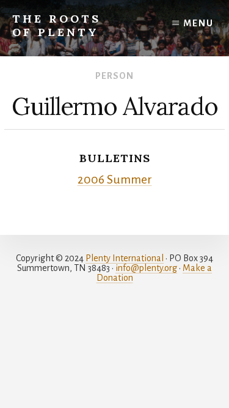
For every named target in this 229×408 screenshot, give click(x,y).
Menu (198, 23)
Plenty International (124, 258)
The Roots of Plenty (56, 25)
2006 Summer (115, 179)
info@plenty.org (146, 268)
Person (114, 76)
